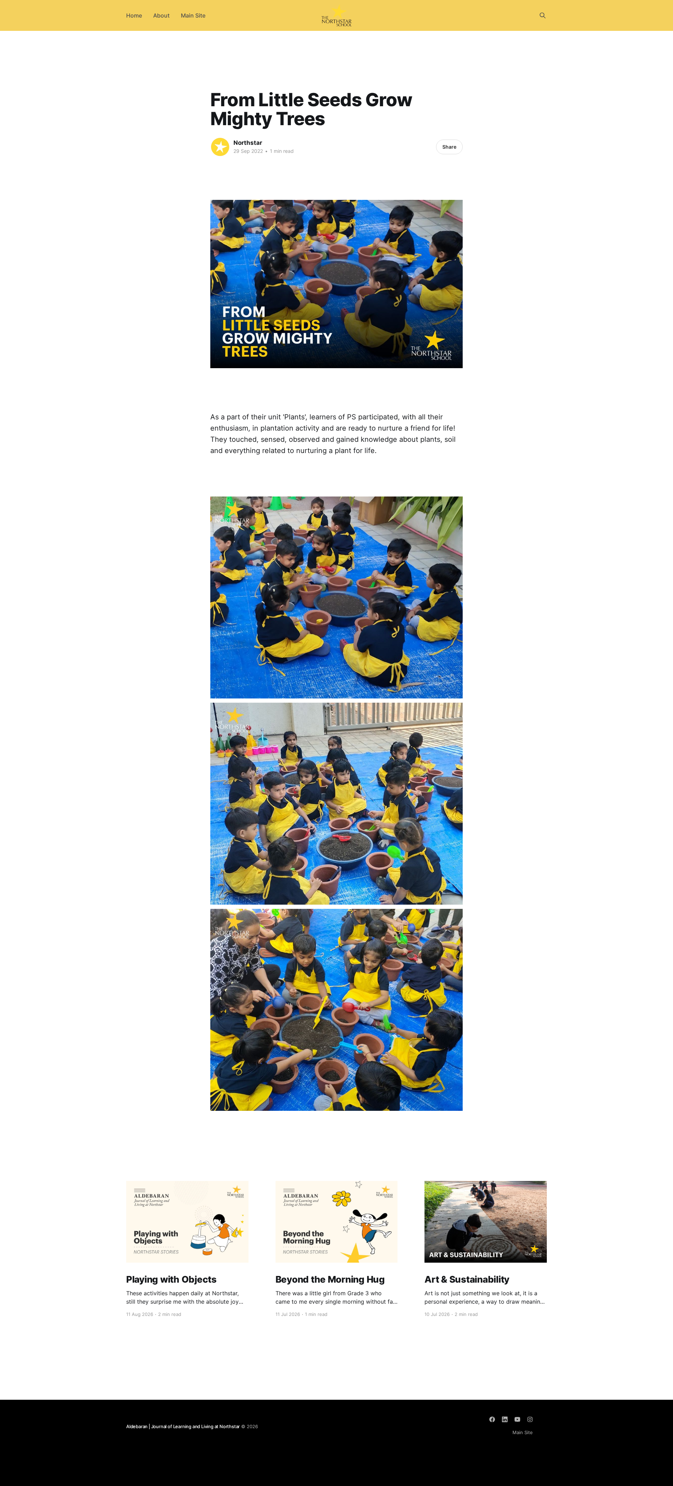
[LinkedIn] (505, 1419)
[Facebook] (492, 1419)
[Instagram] (530, 1419)
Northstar (247, 142)
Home (134, 15)
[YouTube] (517, 1419)
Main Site (193, 15)
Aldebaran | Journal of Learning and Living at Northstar (183, 1426)
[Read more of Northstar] (220, 147)
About (161, 15)
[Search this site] (542, 15)
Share (449, 147)
